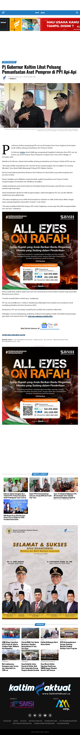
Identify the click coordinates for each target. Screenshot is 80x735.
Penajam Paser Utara (61, 339)
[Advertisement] (40, 5)
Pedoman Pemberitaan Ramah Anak (44, 723)
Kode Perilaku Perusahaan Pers (22, 723)
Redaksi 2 (13, 78)
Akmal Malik (38, 339)
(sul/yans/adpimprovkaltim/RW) (40, 316)
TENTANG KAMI (7, 721)
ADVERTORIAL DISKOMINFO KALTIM (13, 335)
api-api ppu (48, 339)
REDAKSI (15, 721)
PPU (19, 341)
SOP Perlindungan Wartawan (68, 721)
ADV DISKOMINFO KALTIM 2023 (23, 339)
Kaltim (22, 152)
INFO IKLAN (23, 721)
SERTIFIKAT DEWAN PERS (35, 721)
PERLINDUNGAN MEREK (63, 723)
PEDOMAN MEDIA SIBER (50, 721)
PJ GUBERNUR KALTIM (9, 341)
